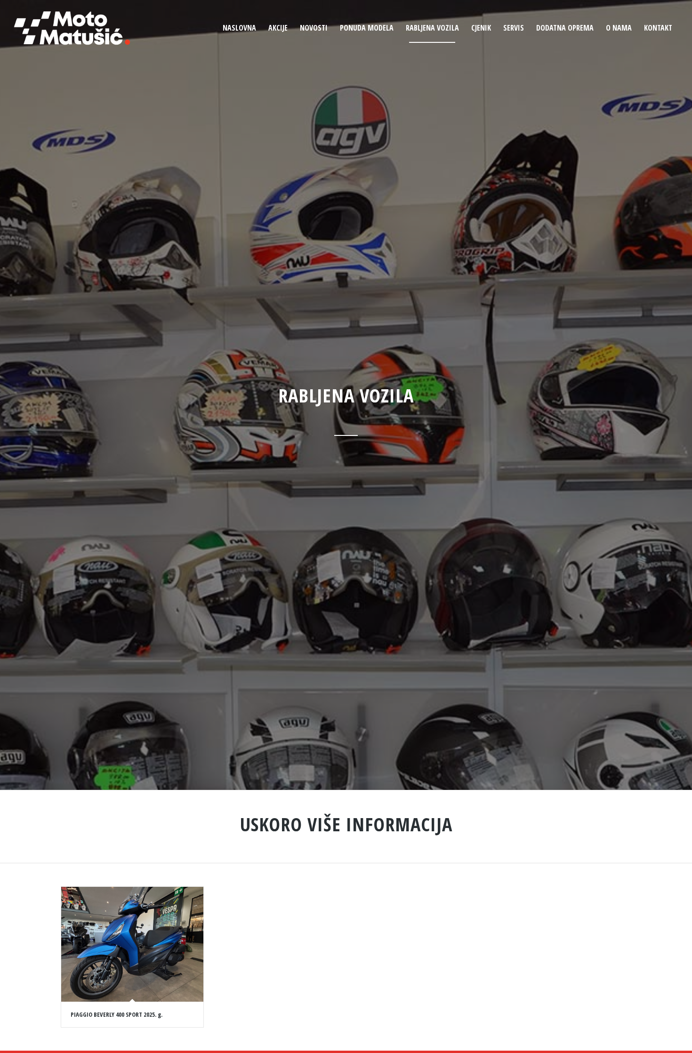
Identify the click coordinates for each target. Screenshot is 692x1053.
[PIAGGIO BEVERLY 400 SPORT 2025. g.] (132, 944)
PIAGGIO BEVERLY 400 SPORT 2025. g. (116, 1014)
